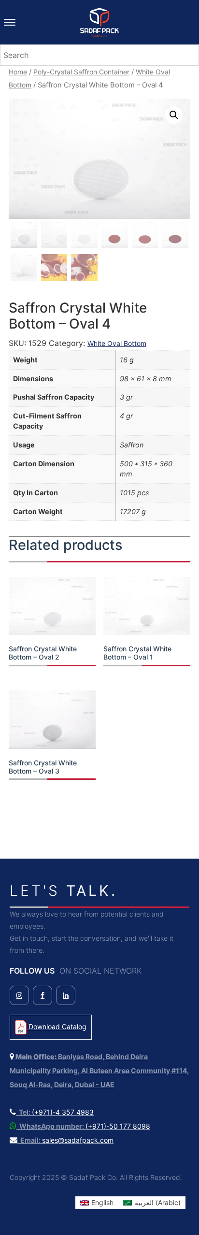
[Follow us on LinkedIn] (65, 995)
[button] (174, 115)
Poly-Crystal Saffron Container (81, 72)
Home (18, 72)
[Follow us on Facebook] (42, 995)
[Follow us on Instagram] (19, 995)
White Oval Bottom (116, 343)
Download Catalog (56, 1026)
